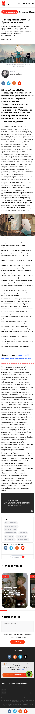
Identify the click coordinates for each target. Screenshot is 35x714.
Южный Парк (9, 539)
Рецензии (23, 12)
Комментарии (17, 557)
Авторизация (17, 642)
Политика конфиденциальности (15, 683)
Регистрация (28, 3)
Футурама (23, 533)
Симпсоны (9, 536)
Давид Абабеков (16, 74)
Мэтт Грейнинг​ (10, 529)
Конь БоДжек (23, 539)
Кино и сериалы (10, 12)
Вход (19, 3)
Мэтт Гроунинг (10, 533)
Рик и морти (21, 536)
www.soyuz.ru (29, 697)
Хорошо (17, 675)
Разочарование (10, 523)
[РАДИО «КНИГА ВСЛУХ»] (29, 673)
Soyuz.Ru (3, 3)
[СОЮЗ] (4, 692)
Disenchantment (11, 526)
